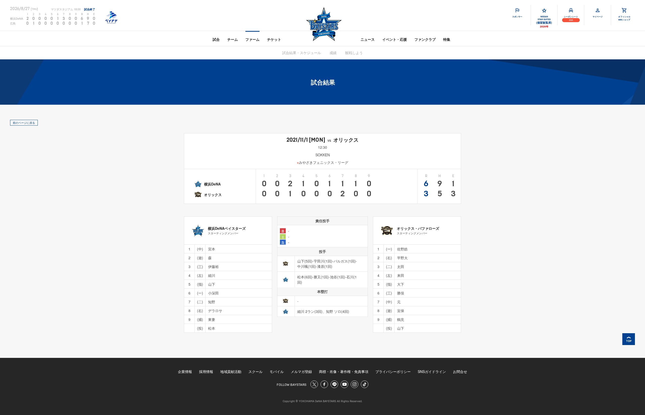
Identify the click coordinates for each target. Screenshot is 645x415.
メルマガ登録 (301, 371)
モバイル (277, 371)
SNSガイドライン (432, 371)
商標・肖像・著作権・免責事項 (343, 371)
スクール (255, 371)
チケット (274, 39)
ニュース (368, 39)
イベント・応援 (394, 39)
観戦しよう (354, 52)
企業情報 (185, 371)
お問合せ (460, 371)
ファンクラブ (425, 39)
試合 (216, 39)
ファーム (252, 39)
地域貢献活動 (230, 371)
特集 (446, 39)
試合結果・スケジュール (301, 52)
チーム (232, 39)
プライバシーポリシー (393, 371)
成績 (333, 52)
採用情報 (206, 371)
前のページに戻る (24, 123)
